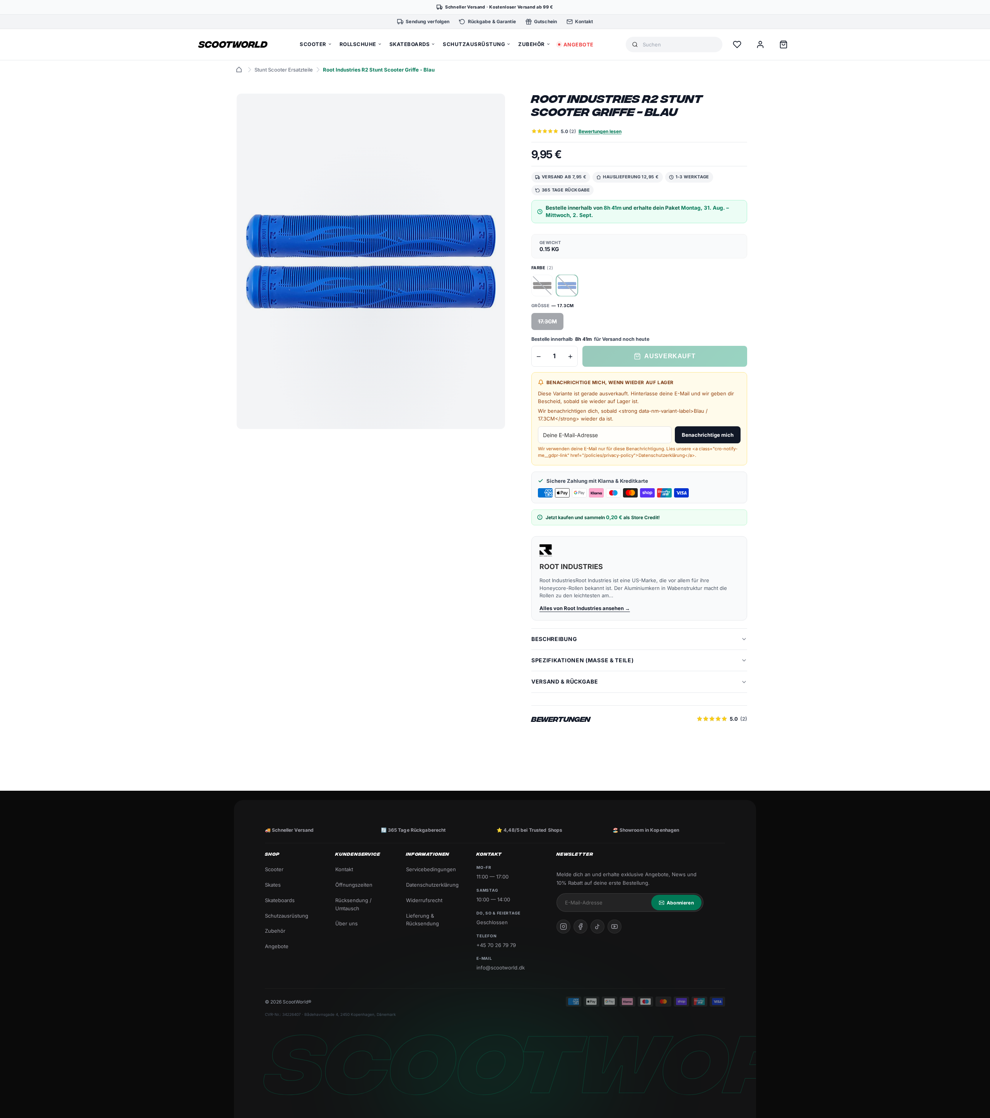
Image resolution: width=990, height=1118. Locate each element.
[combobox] (679, 45)
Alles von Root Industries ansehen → (584, 608)
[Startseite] (239, 69)
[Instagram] (563, 926)
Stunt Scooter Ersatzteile (283, 70)
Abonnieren (680, 903)
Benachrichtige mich (708, 435)
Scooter (274, 869)
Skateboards (280, 900)
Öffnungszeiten (353, 885)
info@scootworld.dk (500, 967)
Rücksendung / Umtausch (353, 904)
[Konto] (760, 44)
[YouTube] (614, 926)
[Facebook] (580, 926)
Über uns (346, 923)
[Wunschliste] (737, 44)
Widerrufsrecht (424, 900)
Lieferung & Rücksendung (422, 920)
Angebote (276, 946)
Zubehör (275, 931)
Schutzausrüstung (286, 916)
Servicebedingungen (431, 869)
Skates (273, 885)
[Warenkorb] (783, 44)
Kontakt (344, 869)
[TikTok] (597, 926)
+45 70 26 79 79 (496, 945)
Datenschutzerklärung (432, 885)
